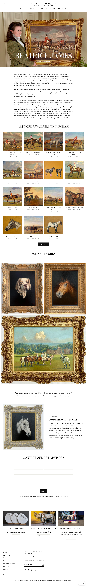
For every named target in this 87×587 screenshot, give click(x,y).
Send (43, 491)
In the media (6, 561)
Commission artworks (46, 8)
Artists (33, 8)
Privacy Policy (50, 496)
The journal (62, 8)
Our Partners (6, 566)
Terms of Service (60, 496)
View (16, 536)
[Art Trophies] (16, 518)
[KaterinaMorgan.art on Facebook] (28, 570)
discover (71, 538)
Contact (5, 552)
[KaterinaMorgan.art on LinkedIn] (35, 570)
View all (43, 244)
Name (16, 464)
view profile (43, 536)
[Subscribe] (43, 565)
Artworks (24, 8)
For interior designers (9, 563)
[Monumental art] (71, 518)
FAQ (4, 572)
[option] (43, 39)
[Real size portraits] (43, 518)
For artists (5, 569)
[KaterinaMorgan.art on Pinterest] (32, 570)
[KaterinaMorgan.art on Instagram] (25, 570)
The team (5, 558)
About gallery (6, 555)
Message (17, 473)
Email (46, 464)
